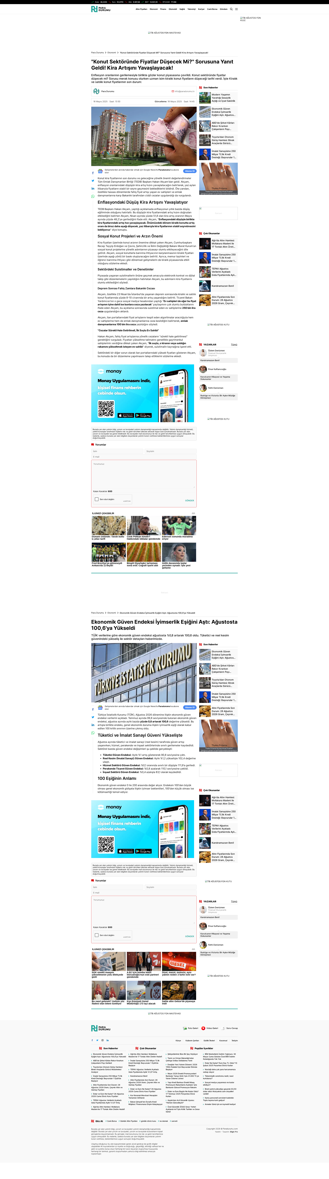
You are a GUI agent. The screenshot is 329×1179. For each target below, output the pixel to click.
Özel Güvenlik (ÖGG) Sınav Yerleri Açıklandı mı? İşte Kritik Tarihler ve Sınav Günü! (183, 1109)
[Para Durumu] (100, 9)
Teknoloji (192, 9)
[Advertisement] (78, 55)
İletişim (235, 1040)
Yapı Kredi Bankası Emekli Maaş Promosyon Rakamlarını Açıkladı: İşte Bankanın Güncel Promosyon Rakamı (181, 1084)
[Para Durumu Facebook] (92, 1040)
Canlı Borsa (212, 9)
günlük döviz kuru (148, 1121)
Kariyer (201, 9)
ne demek (164, 1121)
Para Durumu (97, 52)
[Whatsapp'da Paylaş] (92, 196)
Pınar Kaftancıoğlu (217, 369)
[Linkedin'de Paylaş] (92, 188)
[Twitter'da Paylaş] (92, 181)
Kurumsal (223, 1040)
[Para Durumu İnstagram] (102, 1040)
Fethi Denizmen (215, 388)
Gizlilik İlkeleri (209, 1040)
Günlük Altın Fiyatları (128, 1121)
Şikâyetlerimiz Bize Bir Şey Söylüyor (183, 1054)
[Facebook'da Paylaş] (92, 173)
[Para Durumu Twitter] (97, 1040)
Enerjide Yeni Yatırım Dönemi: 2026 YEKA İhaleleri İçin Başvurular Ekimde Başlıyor (181, 1066)
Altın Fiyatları (141, 9)
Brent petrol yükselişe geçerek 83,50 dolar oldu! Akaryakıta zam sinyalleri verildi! (219, 1091)
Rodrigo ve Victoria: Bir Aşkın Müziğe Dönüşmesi (217, 396)
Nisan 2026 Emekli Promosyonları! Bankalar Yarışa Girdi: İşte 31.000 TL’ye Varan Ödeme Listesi (182, 1075)
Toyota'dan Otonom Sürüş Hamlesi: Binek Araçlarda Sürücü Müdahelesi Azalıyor (107, 1069)
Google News (150, 170)
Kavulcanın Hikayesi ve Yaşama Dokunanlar (215, 378)
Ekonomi (154, 9)
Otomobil (173, 9)
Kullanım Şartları (192, 1040)
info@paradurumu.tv (185, 91)
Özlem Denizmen (216, 350)
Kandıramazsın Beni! (210, 360)
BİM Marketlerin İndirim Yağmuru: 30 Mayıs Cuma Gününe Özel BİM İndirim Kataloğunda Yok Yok (219, 1056)
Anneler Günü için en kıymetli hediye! (220, 1104)
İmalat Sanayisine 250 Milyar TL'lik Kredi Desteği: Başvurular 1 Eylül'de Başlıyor (106, 1078)
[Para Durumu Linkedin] (108, 1040)
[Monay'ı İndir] (144, 394)
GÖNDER (189, 500)
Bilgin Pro (234, 1132)
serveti (174, 1121)
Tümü (234, 344)
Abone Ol (190, 171)
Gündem (223, 9)
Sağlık (182, 9)
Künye (178, 1040)
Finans (163, 9)
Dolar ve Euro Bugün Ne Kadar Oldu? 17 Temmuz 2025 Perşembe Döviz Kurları (182, 1093)
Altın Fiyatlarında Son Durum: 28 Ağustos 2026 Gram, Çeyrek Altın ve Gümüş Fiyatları (106, 1087)
